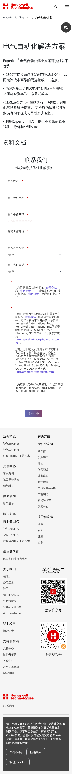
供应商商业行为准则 (15, 558)
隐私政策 (25, 290)
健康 (40, 536)
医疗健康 (43, 482)
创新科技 (8, 485)
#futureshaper (12, 613)
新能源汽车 (44, 500)
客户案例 (8, 473)
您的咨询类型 (17, 264)
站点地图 (8, 673)
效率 (40, 542)
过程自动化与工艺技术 (16, 456)
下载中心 (8, 660)
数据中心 (43, 506)
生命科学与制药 (47, 488)
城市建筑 (43, 475)
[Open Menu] (66, 6)
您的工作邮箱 (17, 231)
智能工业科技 (11, 449)
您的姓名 (14, 181)
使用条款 (51, 287)
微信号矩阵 (10, 654)
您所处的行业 (17, 248)
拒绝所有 (36, 752)
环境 (40, 524)
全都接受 (15, 752)
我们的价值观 (11, 594)
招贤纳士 (8, 631)
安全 (40, 530)
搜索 (56, 7)
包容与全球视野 (12, 607)
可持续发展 (10, 601)
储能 (40, 463)
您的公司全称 (17, 197)
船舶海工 (43, 457)
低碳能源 (43, 469)
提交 (31, 413)
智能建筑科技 (11, 443)
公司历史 (8, 582)
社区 (5, 588)
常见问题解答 (11, 667)
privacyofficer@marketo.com (35, 371)
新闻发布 (8, 503)
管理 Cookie (17, 762)
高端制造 (43, 494)
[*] (9, 281)
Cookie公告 (13, 735)
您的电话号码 (17, 214)
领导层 (7, 576)
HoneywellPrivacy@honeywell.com (37, 341)
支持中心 (8, 648)
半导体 (42, 451)
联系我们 (9, 706)
